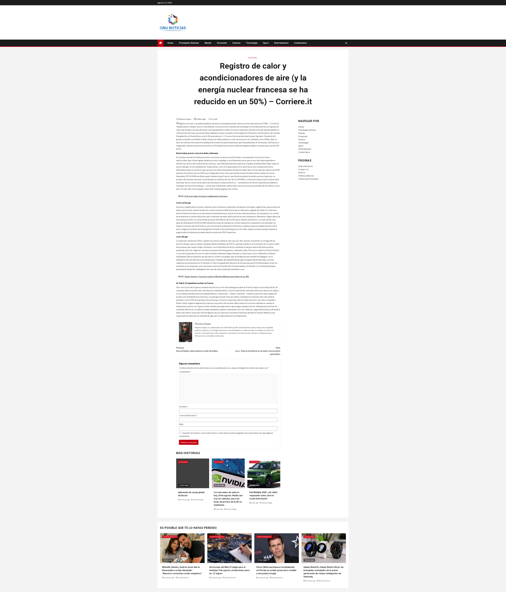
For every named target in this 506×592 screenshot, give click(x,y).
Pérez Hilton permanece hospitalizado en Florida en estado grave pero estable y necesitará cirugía (276, 570)
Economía (222, 43)
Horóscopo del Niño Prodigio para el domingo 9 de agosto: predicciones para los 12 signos (229, 570)
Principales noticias (189, 43)
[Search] (346, 43)
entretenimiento (170, 537)
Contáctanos (300, 43)
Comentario (185, 371)
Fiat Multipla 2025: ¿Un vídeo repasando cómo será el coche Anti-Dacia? (263, 495)
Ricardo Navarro (183, 578)
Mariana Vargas (185, 119)
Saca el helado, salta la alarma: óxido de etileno (197, 349)
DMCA (301, 172)
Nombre (183, 406)
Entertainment (281, 43)
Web (181, 424)
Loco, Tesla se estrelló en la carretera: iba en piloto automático (257, 350)
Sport (266, 43)
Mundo (208, 43)
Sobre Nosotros (305, 166)
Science (236, 43)
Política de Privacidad (308, 179)
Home (170, 43)
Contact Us (303, 169)
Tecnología (251, 43)
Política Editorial (305, 175)
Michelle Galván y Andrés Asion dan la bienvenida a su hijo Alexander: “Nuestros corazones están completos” (182, 570)
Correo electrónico (188, 415)
